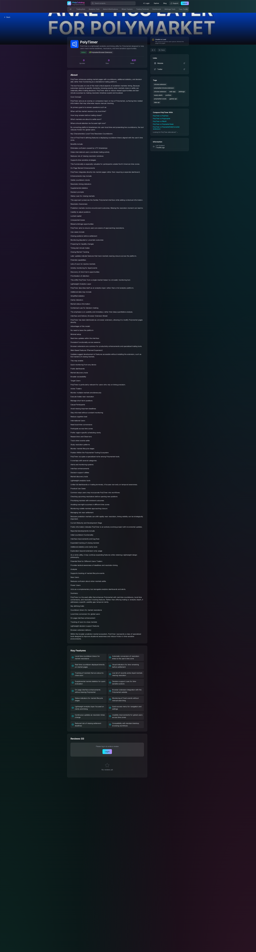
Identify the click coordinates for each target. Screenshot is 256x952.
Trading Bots (80, 9)
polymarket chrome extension (164, 88)
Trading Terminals (142, 9)
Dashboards (156, 9)
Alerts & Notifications (110, 9)
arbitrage (182, 91)
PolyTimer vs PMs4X (160, 121)
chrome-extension (160, 91)
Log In (107, 752)
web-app (172, 91)
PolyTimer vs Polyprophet (161, 118)
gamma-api (173, 99)
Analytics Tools (94, 9)
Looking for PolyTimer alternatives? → (165, 132)
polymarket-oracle (160, 99)
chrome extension (160, 84)
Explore (156, 3)
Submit (184, 3)
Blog (164, 3)
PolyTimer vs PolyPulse (160, 116)
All (70, 9)
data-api (157, 102)
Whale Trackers (127, 9)
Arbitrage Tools (170, 9)
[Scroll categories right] (186, 9)
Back (8, 17)
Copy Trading (183, 9)
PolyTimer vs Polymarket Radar (163, 124)
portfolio (168, 95)
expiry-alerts (158, 95)
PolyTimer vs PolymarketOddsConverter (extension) (166, 128)
